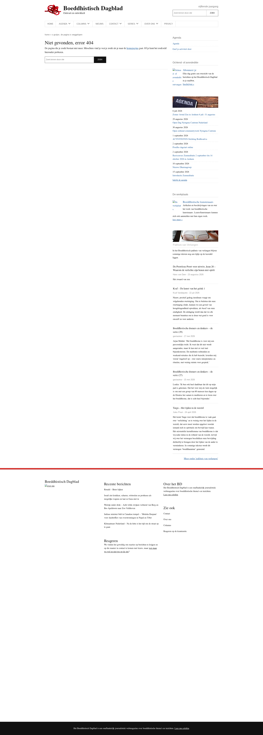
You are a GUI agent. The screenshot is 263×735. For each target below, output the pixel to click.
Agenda (176, 43)
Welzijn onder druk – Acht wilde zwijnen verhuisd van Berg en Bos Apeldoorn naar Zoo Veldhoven (131, 506)
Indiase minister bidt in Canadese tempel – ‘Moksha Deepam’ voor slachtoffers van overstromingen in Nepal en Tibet (130, 516)
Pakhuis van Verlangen (185, 245)
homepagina (132, 48)
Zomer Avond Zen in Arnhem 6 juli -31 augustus (194, 114)
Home (47, 35)
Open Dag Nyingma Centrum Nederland (190, 122)
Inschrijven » (188, 84)
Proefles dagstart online (183, 147)
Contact (166, 513)
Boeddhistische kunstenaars (198, 202)
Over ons (167, 519)
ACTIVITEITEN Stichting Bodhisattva (190, 139)
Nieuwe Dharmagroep (182, 167)
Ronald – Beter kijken (113, 489)
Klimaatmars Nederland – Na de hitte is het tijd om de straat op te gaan (131, 525)
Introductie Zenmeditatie (183, 175)
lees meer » (177, 219)
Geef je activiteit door (182, 49)
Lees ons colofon (170, 494)
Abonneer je (189, 70)
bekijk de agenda (180, 179)
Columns (167, 525)
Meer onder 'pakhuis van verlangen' (201, 458)
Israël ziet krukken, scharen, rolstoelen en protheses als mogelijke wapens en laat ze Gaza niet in (127, 497)
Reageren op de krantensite (175, 531)
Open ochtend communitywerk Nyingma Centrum (194, 130)
